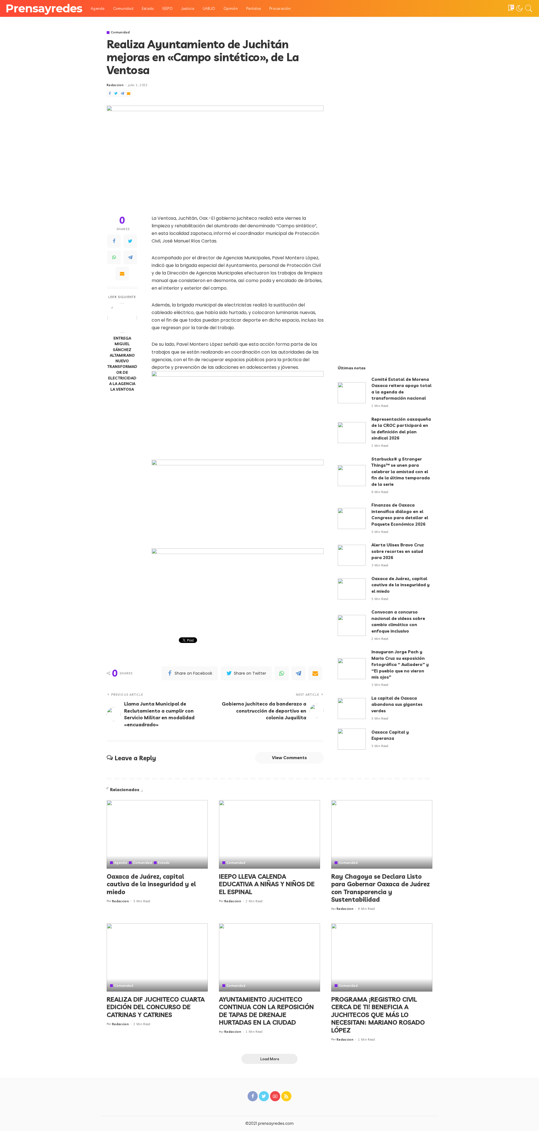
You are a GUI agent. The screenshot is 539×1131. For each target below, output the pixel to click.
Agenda (120, 862)
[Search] (528, 8)
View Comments (289, 757)
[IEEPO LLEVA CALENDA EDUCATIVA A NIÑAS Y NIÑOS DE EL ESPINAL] (269, 834)
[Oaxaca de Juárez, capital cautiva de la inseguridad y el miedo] (352, 588)
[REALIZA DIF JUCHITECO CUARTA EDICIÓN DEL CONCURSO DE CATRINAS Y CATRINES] (157, 957)
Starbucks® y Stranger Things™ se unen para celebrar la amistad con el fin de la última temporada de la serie (400, 471)
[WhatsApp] (114, 257)
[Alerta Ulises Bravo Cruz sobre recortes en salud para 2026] (352, 555)
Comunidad (120, 32)
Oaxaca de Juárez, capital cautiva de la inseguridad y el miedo (400, 585)
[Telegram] (130, 257)
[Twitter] (130, 241)
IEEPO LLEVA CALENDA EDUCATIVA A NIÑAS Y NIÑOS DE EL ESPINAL (267, 884)
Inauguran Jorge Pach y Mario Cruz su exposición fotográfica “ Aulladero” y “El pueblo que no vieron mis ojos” (400, 664)
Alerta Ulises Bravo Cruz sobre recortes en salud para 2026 (397, 551)
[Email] (122, 273)
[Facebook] (114, 241)
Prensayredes (44, 8)
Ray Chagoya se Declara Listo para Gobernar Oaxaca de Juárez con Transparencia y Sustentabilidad (380, 888)
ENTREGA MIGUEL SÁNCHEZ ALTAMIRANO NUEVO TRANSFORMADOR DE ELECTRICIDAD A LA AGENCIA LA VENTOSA (122, 364)
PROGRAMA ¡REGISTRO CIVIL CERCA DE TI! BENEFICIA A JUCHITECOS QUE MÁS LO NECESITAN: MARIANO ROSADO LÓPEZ (378, 1014)
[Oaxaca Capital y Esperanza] (352, 739)
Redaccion (115, 85)
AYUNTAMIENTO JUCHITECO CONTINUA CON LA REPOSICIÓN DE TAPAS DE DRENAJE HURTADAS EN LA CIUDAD (266, 1011)
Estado (164, 862)
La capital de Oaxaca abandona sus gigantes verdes (396, 704)
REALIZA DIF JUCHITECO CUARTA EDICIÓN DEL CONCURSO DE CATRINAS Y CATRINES (156, 1007)
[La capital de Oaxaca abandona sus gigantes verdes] (352, 708)
